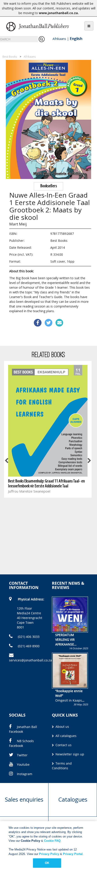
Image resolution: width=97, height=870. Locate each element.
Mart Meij (18, 224)
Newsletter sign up (69, 754)
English (76, 38)
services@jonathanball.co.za (30, 660)
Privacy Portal (73, 854)
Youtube (23, 764)
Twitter (22, 755)
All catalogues (65, 736)
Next (89, 461)
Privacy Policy (49, 854)
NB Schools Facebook (21, 743)
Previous (7, 461)
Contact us (63, 745)
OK (47, 863)
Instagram (24, 774)
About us (62, 726)
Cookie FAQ (52, 840)
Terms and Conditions (62, 765)
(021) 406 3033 (28, 637)
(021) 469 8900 (28, 646)
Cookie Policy (30, 840)
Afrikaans (59, 39)
